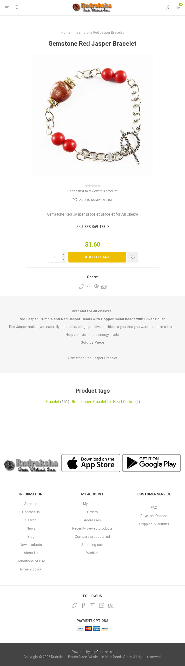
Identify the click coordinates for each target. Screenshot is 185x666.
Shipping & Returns (154, 524)
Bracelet (52, 401)
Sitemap (30, 504)
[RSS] (111, 605)
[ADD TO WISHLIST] (132, 257)
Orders (92, 512)
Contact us (31, 512)
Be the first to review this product (92, 191)
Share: (92, 277)
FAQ (154, 508)
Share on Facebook (89, 286)
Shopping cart (92, 545)
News (30, 528)
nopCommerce (102, 652)
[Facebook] (83, 605)
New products (31, 545)
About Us (31, 553)
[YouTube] (92, 605)
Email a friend (104, 286)
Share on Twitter (81, 286)
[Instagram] (102, 605)
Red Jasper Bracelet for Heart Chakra (103, 401)
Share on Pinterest (96, 286)
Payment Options (154, 516)
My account (92, 504)
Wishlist (92, 553)
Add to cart (97, 257)
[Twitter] (74, 605)
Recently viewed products (92, 528)
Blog (30, 536)
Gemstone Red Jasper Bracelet (92, 358)
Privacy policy (31, 569)
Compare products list (92, 536)
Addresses (92, 520)
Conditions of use (31, 561)
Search (30, 520)
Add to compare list (95, 200)
